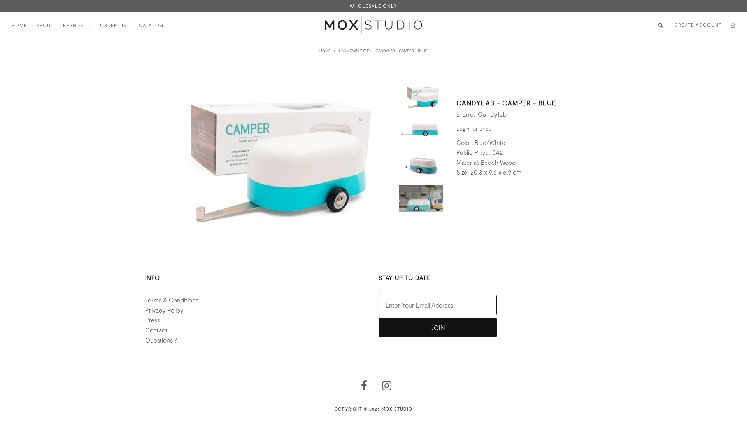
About (45, 25)
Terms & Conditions (171, 300)
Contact (156, 330)
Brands (73, 25)
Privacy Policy (164, 310)
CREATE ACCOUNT (698, 25)
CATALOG (151, 25)
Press (152, 319)
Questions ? (161, 340)
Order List (115, 25)
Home (19, 25)
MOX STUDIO (397, 408)
